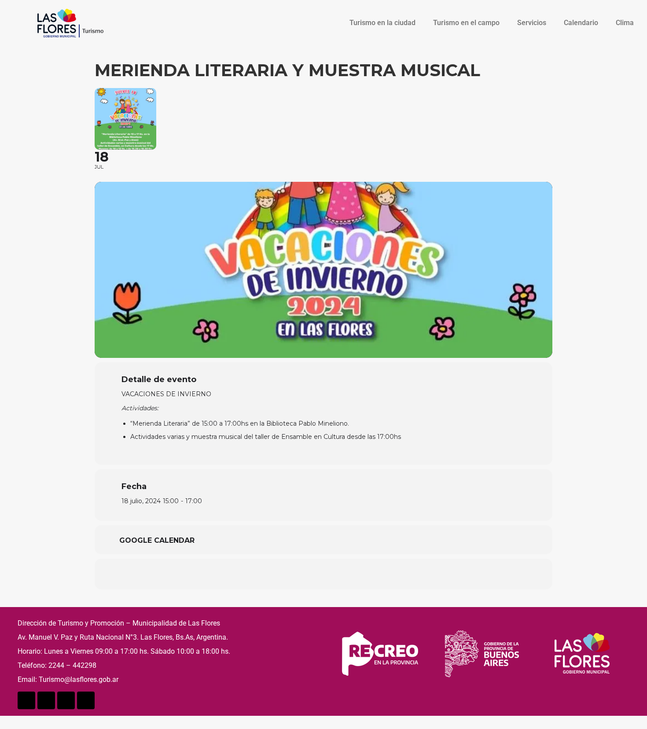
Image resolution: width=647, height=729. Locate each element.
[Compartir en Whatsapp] (323, 574)
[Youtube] (66, 700)
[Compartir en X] (301, 574)
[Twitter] (46, 700)
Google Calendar (157, 540)
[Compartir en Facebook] (279, 574)
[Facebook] (26, 700)
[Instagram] (86, 700)
